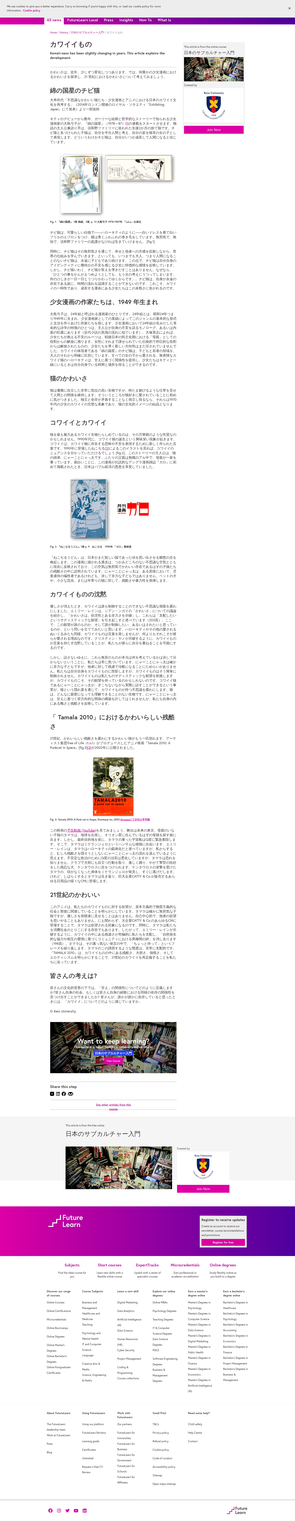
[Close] (289, 8)
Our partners (124, 1424)
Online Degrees (56, 1336)
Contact (193, 1441)
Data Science (125, 1330)
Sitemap (157, 1475)
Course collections (128, 1378)
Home (53, 32)
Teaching (87, 1324)
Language (87, 1355)
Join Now (214, 130)
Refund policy (160, 1441)
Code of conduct (162, 1458)
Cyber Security (126, 1350)
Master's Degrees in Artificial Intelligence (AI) (200, 1385)
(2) (107, 448)
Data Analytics (125, 1311)
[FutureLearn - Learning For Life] (237, 1510)
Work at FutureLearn (58, 1435)
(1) (127, 123)
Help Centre (195, 1432)
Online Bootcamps (57, 1328)
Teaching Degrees (163, 1319)
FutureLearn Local (82, 19)
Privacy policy (161, 1432)
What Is (164, 19)
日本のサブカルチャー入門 (87, 32)
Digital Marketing (127, 1302)
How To (145, 19)
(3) (89, 747)
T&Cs (156, 1424)
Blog (49, 1452)
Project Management (129, 1358)
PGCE (156, 1350)
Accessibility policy (164, 1466)
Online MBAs (160, 1302)
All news (54, 19)
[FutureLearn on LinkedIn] (84, 1510)
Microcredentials (56, 1319)
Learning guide (90, 1441)
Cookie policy (161, 1449)
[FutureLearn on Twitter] (67, 1510)
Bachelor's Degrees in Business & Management (235, 1374)
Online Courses (55, 1302)
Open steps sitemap (164, 1484)
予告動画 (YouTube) (81, 830)
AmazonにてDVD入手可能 (135, 819)
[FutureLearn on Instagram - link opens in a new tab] (59, 1510)
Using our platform (93, 1424)
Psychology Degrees (164, 1311)
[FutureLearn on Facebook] (51, 1510)
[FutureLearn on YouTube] (76, 1510)
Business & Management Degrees (160, 1375)
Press (108, 19)
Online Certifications (59, 1311)
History (64, 32)
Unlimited (87, 1458)
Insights (126, 19)
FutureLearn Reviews (94, 1432)
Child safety (195, 1424)
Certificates (89, 1449)
